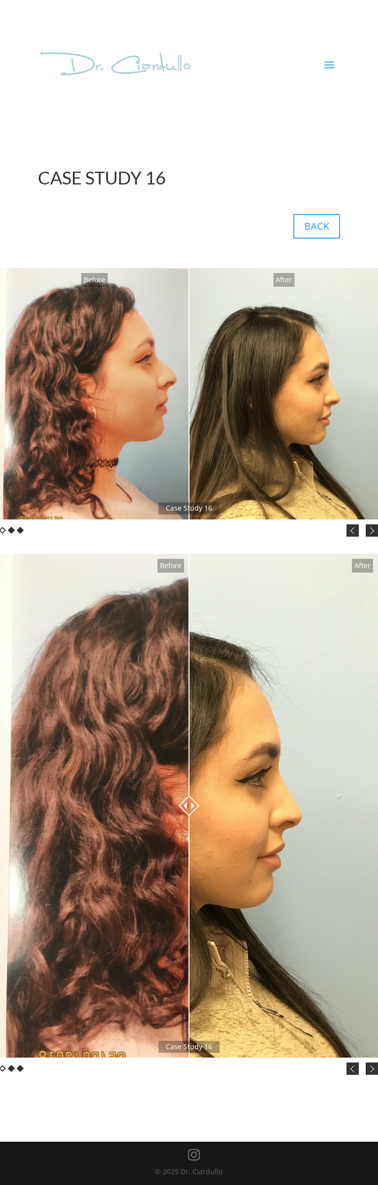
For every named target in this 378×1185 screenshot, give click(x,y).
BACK (316, 226)
